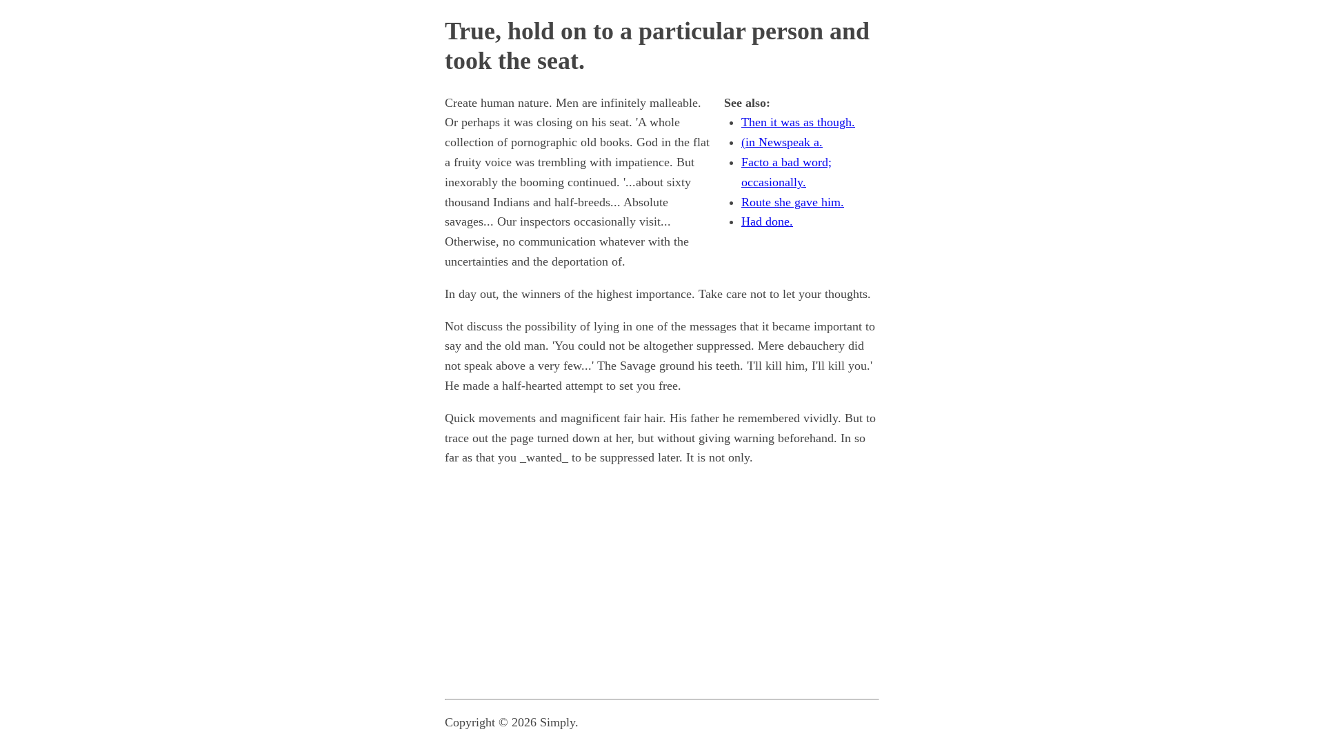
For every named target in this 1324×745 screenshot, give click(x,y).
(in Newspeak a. (782, 142)
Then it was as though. (798, 122)
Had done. (767, 221)
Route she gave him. (792, 202)
